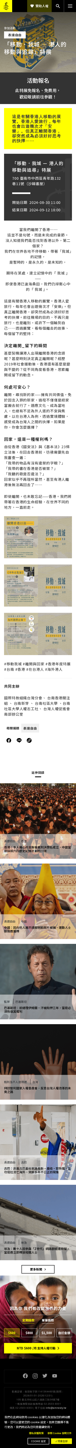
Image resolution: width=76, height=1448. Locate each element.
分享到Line (20, 740)
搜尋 (58, 6)
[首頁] (6, 6)
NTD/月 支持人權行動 (36, 1348)
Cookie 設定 (38, 1441)
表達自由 (30, 728)
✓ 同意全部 (61, 1441)
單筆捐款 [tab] (48, 1320)
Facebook (25, 1376)
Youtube (54, 1376)
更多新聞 (36, 1269)
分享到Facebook (8, 740)
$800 (29, 1333)
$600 (11, 1333)
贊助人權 (41, 5)
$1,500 (47, 1333)
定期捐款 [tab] (28, 1320)
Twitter (45, 1376)
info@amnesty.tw (56, 1407)
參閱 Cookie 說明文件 (59, 1433)
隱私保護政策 (36, 1433)
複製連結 (29, 740)
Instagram (35, 1376)
